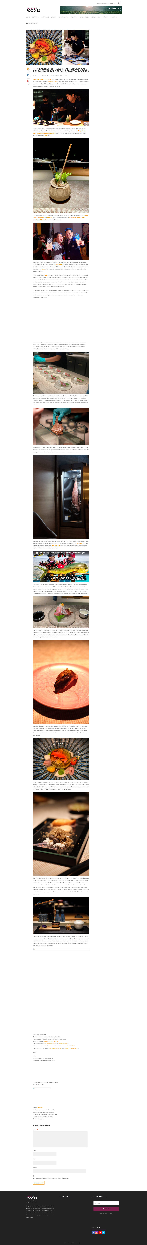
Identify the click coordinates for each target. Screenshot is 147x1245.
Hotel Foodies (95, 17)
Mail (34, 1159)
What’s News (45, 17)
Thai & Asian (63, 75)
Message (35, 1129)
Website (35, 1167)
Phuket (106, 17)
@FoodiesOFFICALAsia (54, 1048)
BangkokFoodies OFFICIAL (51, 1041)
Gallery (73, 17)
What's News (55, 75)
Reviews (34, 17)
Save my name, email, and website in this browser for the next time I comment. (51, 1178)
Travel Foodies (84, 17)
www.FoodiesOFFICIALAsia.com (70, 1046)
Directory (114, 17)
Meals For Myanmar (32, 23)
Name (34, 1150)
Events (53, 17)
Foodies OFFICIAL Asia (70, 1048)
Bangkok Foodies (62, 1043)
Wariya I (37, 75)
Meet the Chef (62, 17)
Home (28, 17)
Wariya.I (40, 1107)
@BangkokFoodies (50, 1043)
